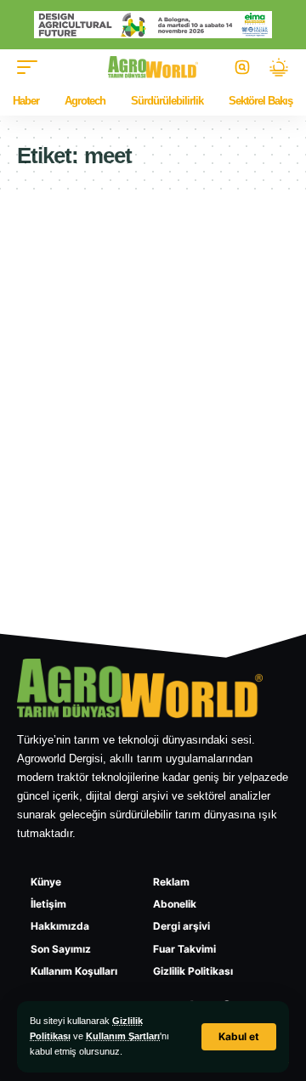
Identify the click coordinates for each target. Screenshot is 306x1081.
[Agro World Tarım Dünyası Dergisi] (153, 67)
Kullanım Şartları (123, 1036)
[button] (238, 1036)
